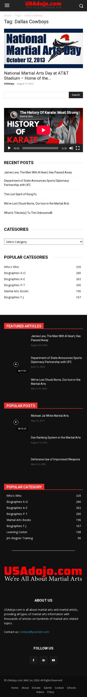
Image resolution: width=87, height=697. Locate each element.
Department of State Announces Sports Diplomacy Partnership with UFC (36, 183)
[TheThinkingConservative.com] (43, 573)
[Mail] (43, 660)
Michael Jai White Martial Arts (50, 415)
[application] (43, 130)
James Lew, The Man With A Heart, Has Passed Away (38, 172)
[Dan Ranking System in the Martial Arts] (16, 444)
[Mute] (71, 148)
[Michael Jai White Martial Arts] (16, 422)
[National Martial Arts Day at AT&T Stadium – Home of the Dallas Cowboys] (43, 48)
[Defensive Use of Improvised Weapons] (16, 466)
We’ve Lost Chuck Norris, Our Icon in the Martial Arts (36, 203)
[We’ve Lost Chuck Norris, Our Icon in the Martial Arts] (16, 386)
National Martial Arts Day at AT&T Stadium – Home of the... (36, 76)
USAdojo (9, 83)
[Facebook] (33, 660)
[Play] (9, 148)
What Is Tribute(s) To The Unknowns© (28, 212)
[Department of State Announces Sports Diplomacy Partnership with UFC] (16, 364)
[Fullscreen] (78, 148)
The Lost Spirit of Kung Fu (20, 194)
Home (7, 15)
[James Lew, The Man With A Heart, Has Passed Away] (16, 342)
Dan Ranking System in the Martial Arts (56, 437)
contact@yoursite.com (34, 632)
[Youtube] (53, 660)
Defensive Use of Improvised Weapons (55, 459)
